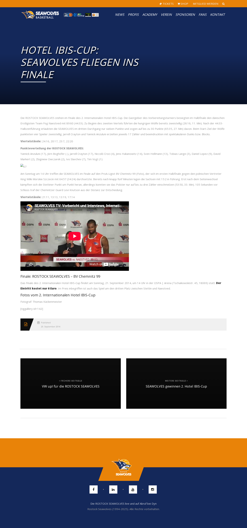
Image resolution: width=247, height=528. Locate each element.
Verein (166, 14)
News (119, 14)
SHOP (184, 3)
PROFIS (133, 14)
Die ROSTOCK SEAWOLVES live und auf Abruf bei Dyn (123, 503)
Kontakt (217, 14)
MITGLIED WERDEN (205, 3)
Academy (149, 14)
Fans (202, 14)
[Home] (40, 14)
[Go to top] (123, 467)
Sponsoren (185, 14)
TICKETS (168, 3)
